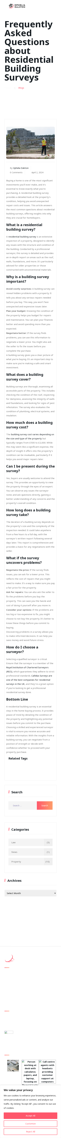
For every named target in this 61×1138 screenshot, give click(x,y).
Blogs (9, 983)
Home (7, 87)
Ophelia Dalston (21, 168)
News (14, 851)
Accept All (30, 1115)
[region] (30, 1111)
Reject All (30, 1131)
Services (11, 989)
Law (13, 842)
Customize (30, 1123)
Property (16, 861)
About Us (11, 978)
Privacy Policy (13, 1000)
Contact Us (12, 994)
